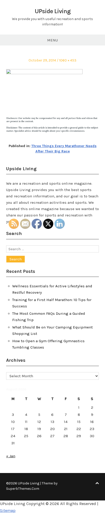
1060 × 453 (67, 60)
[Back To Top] (97, 483)
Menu (52, 40)
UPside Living (53, 11)
